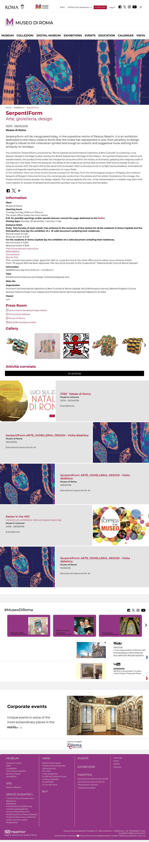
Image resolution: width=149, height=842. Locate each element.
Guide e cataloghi (50, 779)
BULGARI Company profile (22, 322)
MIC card (46, 771)
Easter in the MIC (18, 516)
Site (9, 783)
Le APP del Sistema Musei (54, 776)
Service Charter (13, 774)
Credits (115, 836)
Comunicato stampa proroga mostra (27, 310)
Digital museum (49, 35)
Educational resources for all (91, 782)
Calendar (125, 35)
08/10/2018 (129, 652)
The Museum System (16, 771)
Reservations (12, 251)
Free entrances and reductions (22, 248)
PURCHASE (100, 7)
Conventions (12, 254)
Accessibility (48, 782)
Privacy (82, 836)
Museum (7, 35)
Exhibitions (73, 35)
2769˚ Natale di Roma (75, 394)
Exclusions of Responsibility (98, 836)
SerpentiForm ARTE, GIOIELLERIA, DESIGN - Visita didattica (47, 435)
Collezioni (25, 35)
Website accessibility (128, 836)
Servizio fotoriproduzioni (18, 811)
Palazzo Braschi (13, 787)
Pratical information (51, 763)
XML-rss (142, 836)
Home (8, 108)
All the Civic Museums (78, 7)
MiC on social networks (62, 631)
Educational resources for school (93, 779)
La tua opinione (49, 784)
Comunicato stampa (19, 314)
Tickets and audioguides (53, 765)
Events (90, 35)
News (116, 761)
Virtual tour (107, 633)
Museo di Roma (34, 22)
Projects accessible (86, 788)
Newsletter (11, 776)
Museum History (14, 763)
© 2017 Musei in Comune (65, 836)
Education (106, 35)
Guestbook (11, 768)
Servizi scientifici (19, 794)
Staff (8, 765)
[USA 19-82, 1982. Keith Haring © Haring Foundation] (76, 346)
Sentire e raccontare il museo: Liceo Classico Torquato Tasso (127, 672)
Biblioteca (11, 803)
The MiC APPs (17, 633)
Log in (112, 7)
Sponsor (117, 767)
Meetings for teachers (88, 784)
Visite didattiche (50, 774)
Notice (101, 218)
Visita (140, 35)
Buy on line (12, 257)
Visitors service (49, 768)
